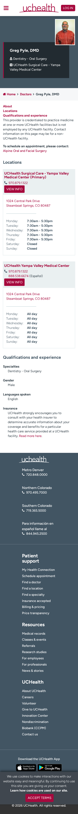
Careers (27, 697)
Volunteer (29, 703)
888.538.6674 (18, 276)
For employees (33, 658)
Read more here (30, 436)
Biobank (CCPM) (34, 728)
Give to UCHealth (34, 709)
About (7, 106)
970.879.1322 (18, 183)
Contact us (30, 734)
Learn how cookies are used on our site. (39, 790)
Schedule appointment (38, 576)
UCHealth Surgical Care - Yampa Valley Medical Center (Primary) (36, 175)
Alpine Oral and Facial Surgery (25, 151)
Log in (68, 8)
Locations (10, 111)
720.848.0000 (36, 475)
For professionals (34, 664)
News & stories (32, 671)
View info (14, 189)
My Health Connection (38, 570)
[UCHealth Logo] (34, 459)
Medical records (33, 633)
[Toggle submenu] (6, 8)
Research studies (34, 652)
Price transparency (35, 613)
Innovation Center (35, 715)
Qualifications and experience (25, 115)
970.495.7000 (36, 492)
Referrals (28, 646)
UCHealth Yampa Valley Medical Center (36, 265)
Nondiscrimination (35, 722)
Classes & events (34, 639)
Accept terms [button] (39, 798)
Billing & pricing (33, 607)
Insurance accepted (36, 601)
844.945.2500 (36, 534)
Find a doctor (31, 582)
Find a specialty (33, 595)
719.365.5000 (36, 510)
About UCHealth (34, 691)
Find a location (32, 588)
